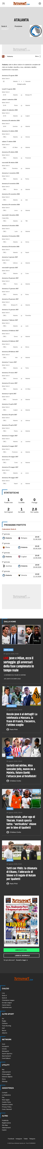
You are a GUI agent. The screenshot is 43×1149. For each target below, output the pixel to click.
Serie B (4, 998)
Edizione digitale (7, 1077)
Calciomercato (7, 1007)
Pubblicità (5, 1120)
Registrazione (6, 1123)
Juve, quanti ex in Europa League (12, 679)
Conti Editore (6, 1058)
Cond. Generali (7, 1109)
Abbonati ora (21, 950)
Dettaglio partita (21, 84)
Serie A (4, 995)
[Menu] (3, 3)
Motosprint (5, 1051)
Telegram (32, 1138)
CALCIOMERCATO (11, 706)
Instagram (19, 1138)
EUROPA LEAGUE (8, 650)
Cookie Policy (6, 1102)
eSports (4, 1033)
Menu (37, 56)
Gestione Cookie (7, 1104)
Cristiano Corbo (15, 781)
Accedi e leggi (21, 960)
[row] (21, 538)
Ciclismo (5, 1023)
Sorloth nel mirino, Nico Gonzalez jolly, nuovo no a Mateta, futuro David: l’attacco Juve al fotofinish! (21, 771)
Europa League (7, 1003)
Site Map (5, 1125)
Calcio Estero (6, 1005)
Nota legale (6, 1100)
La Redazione (6, 1095)
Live (3, 993)
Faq (3, 1097)
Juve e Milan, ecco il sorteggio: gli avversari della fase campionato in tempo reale (19, 664)
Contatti (4, 1093)
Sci (3, 1018)
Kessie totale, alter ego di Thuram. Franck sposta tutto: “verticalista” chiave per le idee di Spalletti (21, 822)
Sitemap (4, 1081)
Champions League (8, 1000)
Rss (3, 1069)
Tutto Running (6, 1026)
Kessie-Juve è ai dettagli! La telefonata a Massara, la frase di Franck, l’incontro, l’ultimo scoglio (21, 719)
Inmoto (4, 1049)
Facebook (11, 1138)
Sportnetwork (6, 1056)
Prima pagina (6, 1074)
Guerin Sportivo (7, 1053)
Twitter (26, 1138)
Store (4, 1079)
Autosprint (5, 1046)
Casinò (4, 1130)
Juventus (9, 757)
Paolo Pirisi (14, 729)
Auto (3, 1044)
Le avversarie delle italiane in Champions (15, 675)
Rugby (4, 1021)
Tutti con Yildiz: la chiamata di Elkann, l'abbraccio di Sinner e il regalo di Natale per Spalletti (21, 874)
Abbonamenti (6, 1072)
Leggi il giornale (22, 955)
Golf (3, 1028)
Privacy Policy (6, 1107)
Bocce (4, 1030)
